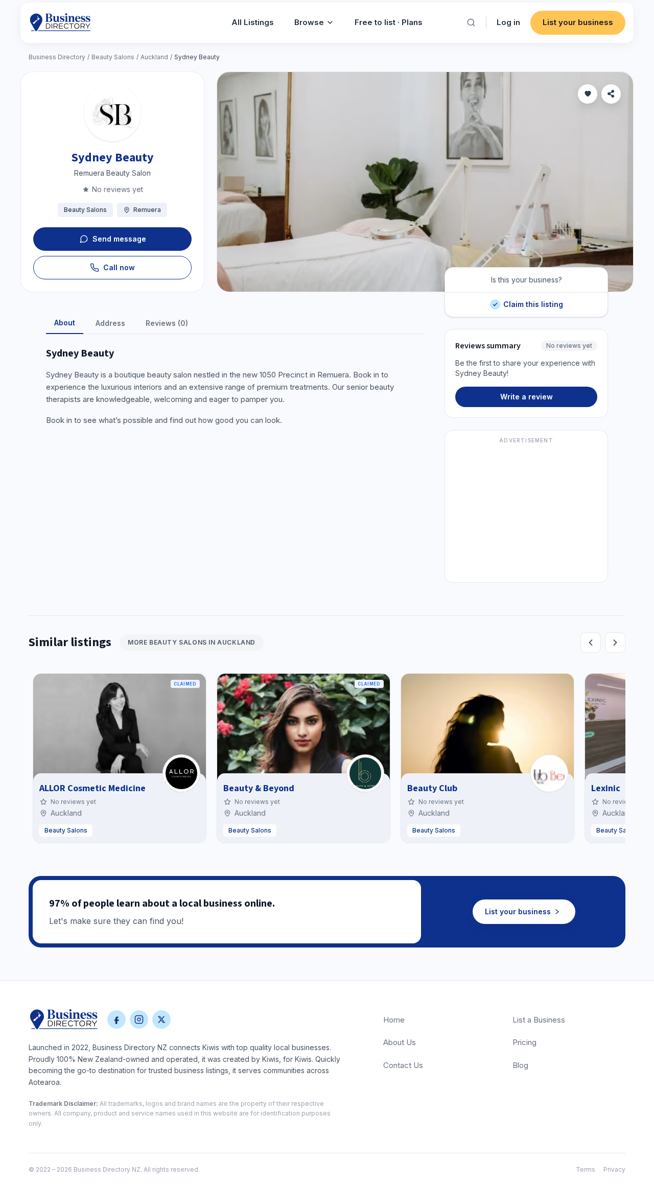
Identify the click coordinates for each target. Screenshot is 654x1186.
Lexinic (605, 788)
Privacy (614, 1169)
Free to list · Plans (389, 22)
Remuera (147, 210)
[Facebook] (116, 1019)
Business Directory (57, 57)
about (64, 322)
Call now (119, 267)
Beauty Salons (112, 57)
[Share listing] (611, 94)
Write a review (526, 396)
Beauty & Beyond (258, 788)
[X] (161, 1019)
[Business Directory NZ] (64, 1019)
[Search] (471, 22)
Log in (508, 22)
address (110, 323)
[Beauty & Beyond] (365, 773)
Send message (119, 238)
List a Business (538, 1020)
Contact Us (403, 1065)
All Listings (252, 22)
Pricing (524, 1042)
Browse (309, 22)
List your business (578, 22)
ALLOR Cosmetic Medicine (92, 788)
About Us (399, 1042)
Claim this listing (533, 300)
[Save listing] (587, 94)
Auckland (154, 57)
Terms (585, 1169)
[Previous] (590, 642)
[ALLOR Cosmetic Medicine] (181, 773)
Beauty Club (432, 788)
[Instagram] (139, 1019)
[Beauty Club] (549, 773)
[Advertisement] (526, 512)
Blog (520, 1065)
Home (394, 1020)
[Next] (615, 642)
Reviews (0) (167, 323)
